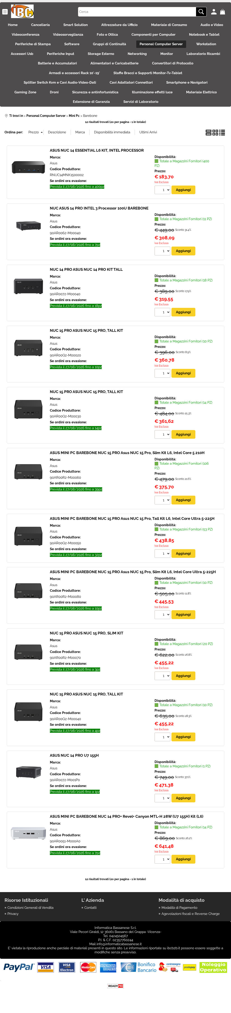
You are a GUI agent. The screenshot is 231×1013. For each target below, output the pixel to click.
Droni (54, 92)
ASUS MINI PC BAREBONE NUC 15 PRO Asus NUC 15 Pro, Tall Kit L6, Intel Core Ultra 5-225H (132, 518)
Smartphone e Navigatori (187, 82)
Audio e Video (212, 25)
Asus (53, 163)
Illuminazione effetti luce (152, 92)
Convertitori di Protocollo (172, 63)
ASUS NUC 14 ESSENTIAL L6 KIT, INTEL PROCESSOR (97, 150)
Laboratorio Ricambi (203, 54)
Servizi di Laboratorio (140, 102)
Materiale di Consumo (169, 25)
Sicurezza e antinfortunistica (95, 92)
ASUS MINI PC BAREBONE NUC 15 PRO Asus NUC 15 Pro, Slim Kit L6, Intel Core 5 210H (127, 452)
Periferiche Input (60, 54)
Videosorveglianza (68, 35)
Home (13, 25)
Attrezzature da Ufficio (119, 25)
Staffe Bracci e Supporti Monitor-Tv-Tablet (147, 73)
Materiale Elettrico (201, 92)
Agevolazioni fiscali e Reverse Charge (191, 914)
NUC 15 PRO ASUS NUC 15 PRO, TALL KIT (86, 330)
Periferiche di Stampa (33, 44)
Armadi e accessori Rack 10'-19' (74, 73)
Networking (137, 54)
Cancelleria (40, 25)
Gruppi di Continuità (109, 44)
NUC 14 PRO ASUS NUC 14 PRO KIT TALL (86, 269)
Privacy (12, 914)
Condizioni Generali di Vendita (30, 908)
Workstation (206, 44)
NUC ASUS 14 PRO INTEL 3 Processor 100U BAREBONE (99, 208)
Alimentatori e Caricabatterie (114, 63)
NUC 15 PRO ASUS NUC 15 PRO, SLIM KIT (86, 633)
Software (71, 44)
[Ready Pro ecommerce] (115, 986)
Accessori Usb (22, 54)
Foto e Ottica (107, 35)
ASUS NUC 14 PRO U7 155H (74, 755)
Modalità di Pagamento (179, 908)
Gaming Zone (25, 92)
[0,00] (223, 11)
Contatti (90, 908)
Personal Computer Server (161, 44)
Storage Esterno (101, 54)
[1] (163, 799)
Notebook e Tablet (204, 35)
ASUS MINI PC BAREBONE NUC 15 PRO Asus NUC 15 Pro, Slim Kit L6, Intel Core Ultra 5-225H (133, 572)
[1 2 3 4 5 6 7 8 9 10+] (163, 191)
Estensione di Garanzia (91, 102)
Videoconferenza (25, 35)
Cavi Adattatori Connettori (131, 82)
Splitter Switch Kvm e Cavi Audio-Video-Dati (60, 82)
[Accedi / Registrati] (214, 11)
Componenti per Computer (154, 35)
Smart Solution (75, 25)
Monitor (166, 54)
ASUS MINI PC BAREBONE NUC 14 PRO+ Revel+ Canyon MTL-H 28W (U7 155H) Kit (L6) (126, 816)
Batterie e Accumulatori (57, 63)
